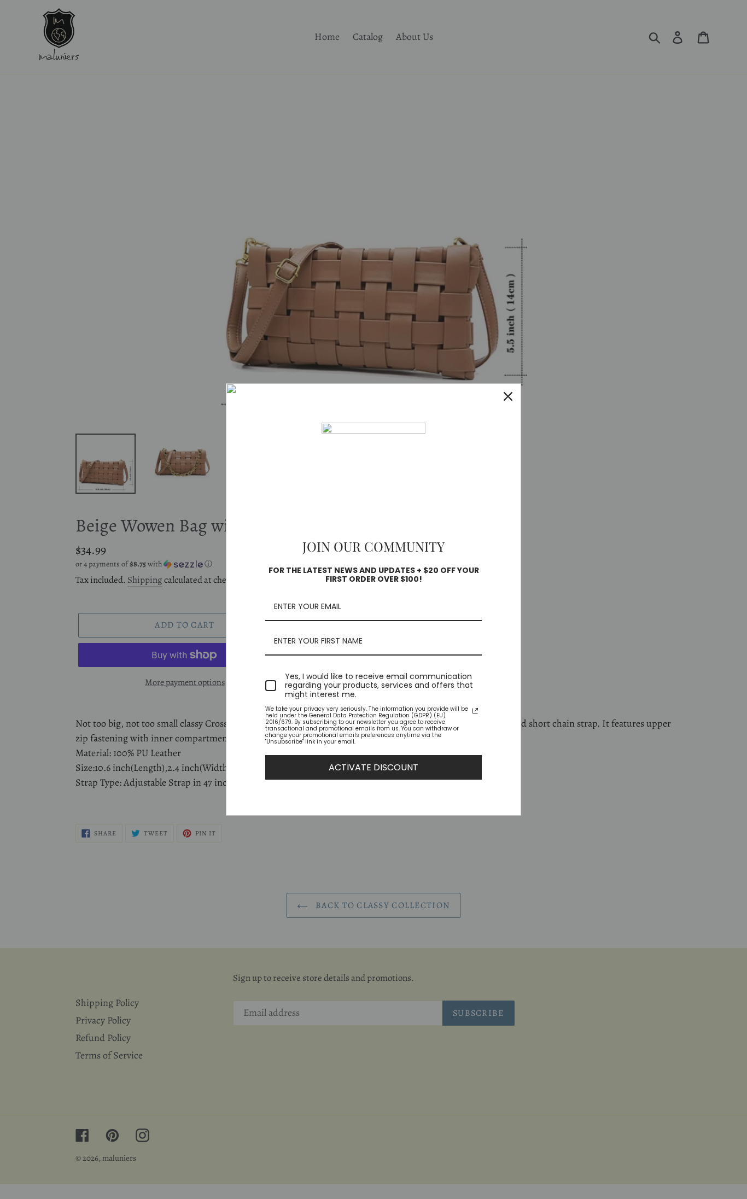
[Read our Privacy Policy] (475, 710)
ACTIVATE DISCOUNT (373, 767)
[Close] (508, 396)
